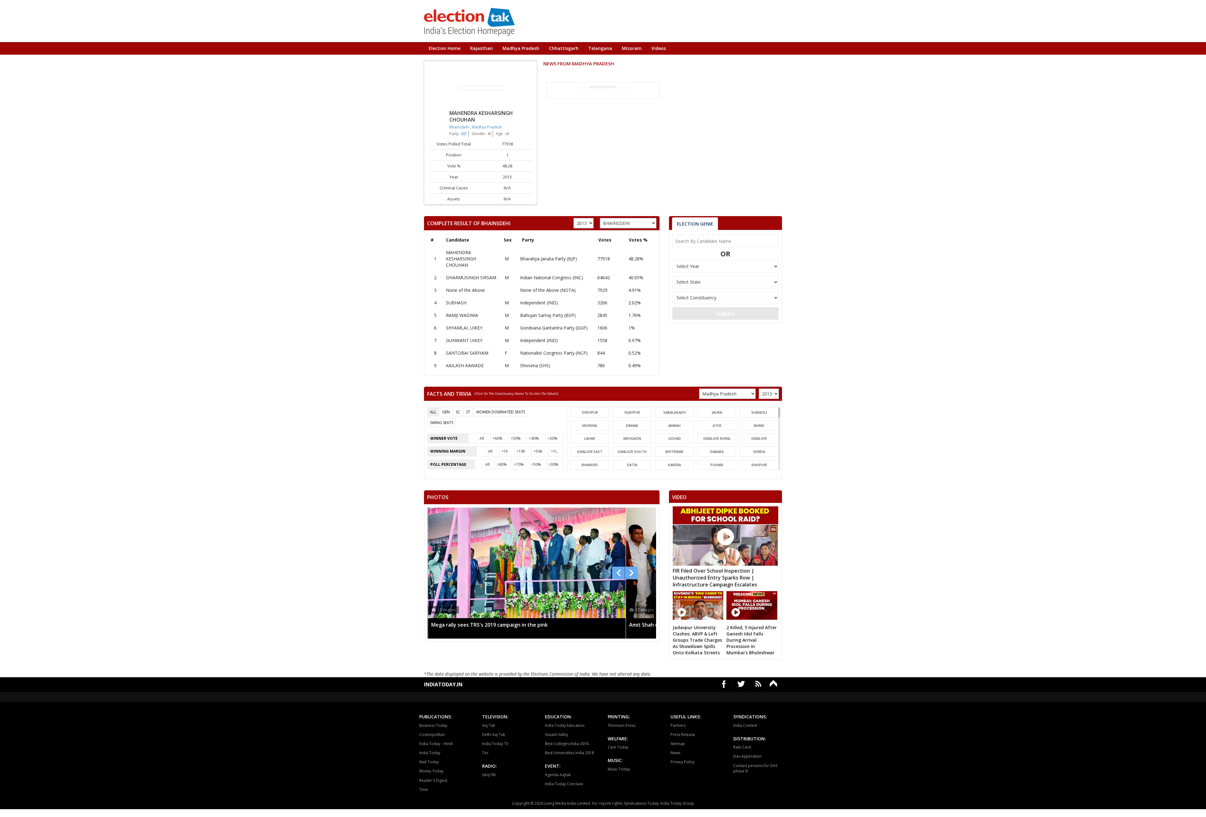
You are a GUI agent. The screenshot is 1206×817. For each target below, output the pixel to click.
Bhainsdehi (459, 127)
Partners (678, 725)
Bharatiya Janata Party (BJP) (548, 259)
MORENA (589, 425)
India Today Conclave (564, 784)
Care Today (618, 747)
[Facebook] (724, 686)
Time (423, 789)
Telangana (600, 48)
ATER (717, 425)
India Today (429, 752)
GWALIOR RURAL (717, 438)
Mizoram (632, 48)
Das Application (747, 756)
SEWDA (759, 451)
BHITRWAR (674, 451)
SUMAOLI (759, 412)
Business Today (433, 725)
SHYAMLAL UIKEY (464, 328)
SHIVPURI (759, 464)
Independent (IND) (539, 303)
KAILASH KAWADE (465, 365)
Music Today (619, 769)
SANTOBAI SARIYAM (467, 353)
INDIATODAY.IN (443, 684)
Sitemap (678, 743)
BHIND (759, 425)
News (675, 752)
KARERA (674, 464)
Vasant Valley (556, 734)
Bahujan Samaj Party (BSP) (548, 315)
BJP (464, 133)
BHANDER (590, 464)
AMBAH (674, 425)
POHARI (716, 464)
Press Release (683, 734)
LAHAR (589, 438)
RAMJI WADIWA (462, 315)
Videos (658, 48)
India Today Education (564, 725)
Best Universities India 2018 (569, 752)
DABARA (717, 451)
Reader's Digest (433, 780)
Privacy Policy (682, 762)
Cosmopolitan (432, 734)
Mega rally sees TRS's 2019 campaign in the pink (489, 624)
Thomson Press (621, 725)
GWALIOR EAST (589, 451)
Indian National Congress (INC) (551, 278)
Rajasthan (481, 48)
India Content (745, 725)
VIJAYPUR (632, 412)
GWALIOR (759, 438)
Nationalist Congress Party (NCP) (554, 353)
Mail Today (429, 762)
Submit (725, 313)
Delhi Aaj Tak (493, 734)
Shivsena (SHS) (535, 365)
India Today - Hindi (436, 743)
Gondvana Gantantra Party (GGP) (554, 328)
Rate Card (742, 747)
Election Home (444, 48)
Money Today (431, 771)
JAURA (717, 412)
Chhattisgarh (564, 48)
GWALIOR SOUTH (632, 451)
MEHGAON (632, 438)
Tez (485, 752)
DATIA (632, 464)
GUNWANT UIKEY (464, 340)
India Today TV (495, 743)
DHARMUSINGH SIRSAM (471, 278)
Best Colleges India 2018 (567, 743)
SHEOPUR (590, 412)
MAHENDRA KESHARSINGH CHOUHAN (461, 258)
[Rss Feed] (758, 686)
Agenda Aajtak (558, 774)
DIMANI (632, 425)
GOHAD (674, 438)
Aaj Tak (488, 725)
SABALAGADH (674, 412)
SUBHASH (456, 303)
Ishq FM (489, 774)
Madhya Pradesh (521, 48)
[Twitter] (741, 686)
